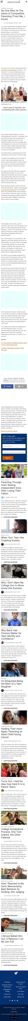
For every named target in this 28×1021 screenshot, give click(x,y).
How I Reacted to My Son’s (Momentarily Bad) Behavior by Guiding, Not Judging (12, 887)
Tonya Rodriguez (9, 945)
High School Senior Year (7, 826)
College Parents (5, 580)
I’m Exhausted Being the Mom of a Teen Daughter (12, 684)
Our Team (21, 994)
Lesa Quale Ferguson (10, 642)
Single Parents (5, 479)
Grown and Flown (14, 1)
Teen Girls (3, 678)
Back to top (13, 1017)
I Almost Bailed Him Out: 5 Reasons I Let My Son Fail (12, 939)
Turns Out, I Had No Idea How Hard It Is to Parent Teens (13, 784)
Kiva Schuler (8, 895)
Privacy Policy (14, 1011)
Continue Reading (10, 517)
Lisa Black (8, 497)
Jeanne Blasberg (9, 22)
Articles (10, 378)
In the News (20, 991)
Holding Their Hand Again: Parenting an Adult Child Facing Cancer (11, 733)
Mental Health (5, 535)
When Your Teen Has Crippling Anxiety (12, 539)
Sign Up (7, 458)
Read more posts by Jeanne (9, 431)
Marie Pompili (8, 741)
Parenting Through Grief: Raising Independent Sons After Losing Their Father (11, 488)
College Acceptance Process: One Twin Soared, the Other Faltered (12, 833)
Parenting (15, 378)
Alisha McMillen (9, 841)
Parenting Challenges (7, 8)
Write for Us (20, 997)
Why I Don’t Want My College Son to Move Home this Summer (12, 585)
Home (5, 378)
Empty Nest (7, 997)
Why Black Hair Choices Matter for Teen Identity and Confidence (11, 634)
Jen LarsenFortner (10, 790)
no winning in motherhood (8, 70)
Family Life (7, 994)
